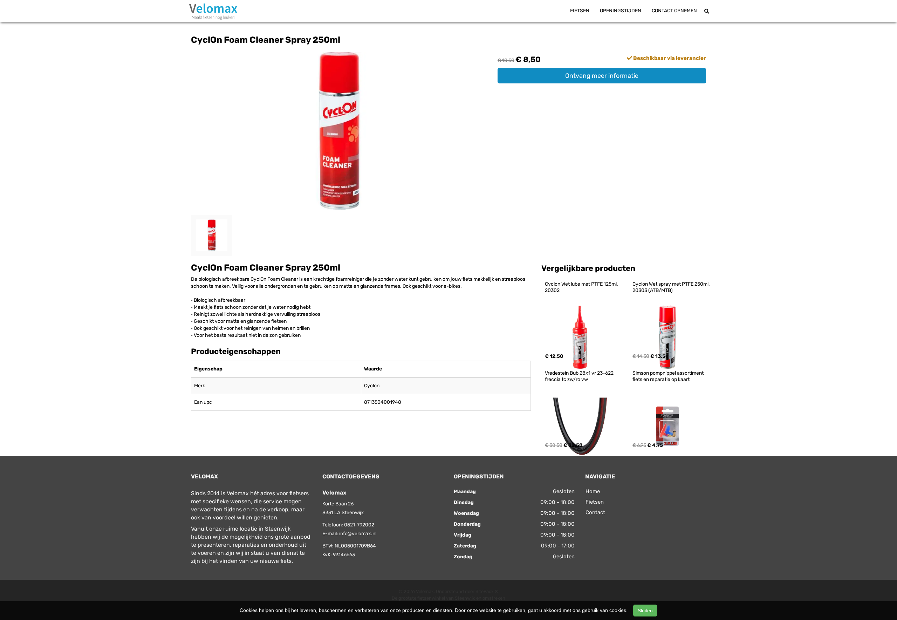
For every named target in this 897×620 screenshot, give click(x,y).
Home (593, 491)
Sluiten (645, 610)
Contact (595, 512)
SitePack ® (487, 591)
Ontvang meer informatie (601, 76)
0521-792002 (359, 525)
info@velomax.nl (357, 534)
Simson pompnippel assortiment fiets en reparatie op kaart (668, 376)
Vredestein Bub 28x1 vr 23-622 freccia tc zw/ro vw (580, 376)
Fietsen (579, 11)
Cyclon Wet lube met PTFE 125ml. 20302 (582, 287)
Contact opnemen (674, 11)
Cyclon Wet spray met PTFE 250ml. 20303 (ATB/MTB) (671, 287)
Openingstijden (620, 11)
